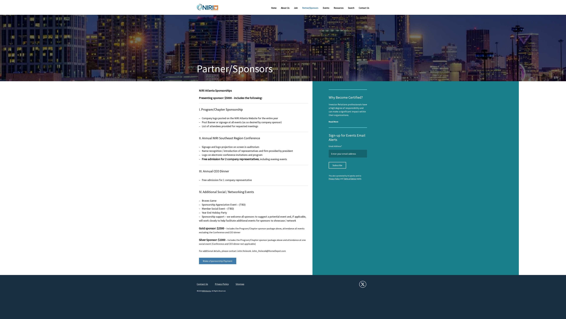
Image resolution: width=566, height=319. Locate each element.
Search (351, 7)
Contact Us (364, 7)
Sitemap (240, 284)
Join (296, 7)
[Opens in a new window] (362, 284)
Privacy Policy (334, 179)
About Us (285, 7)
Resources (339, 7)
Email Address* (335, 146)
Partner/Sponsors (310, 7)
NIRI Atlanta (206, 291)
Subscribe (337, 165)
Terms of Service (350, 179)
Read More (333, 121)
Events (326, 7)
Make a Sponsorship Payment (217, 260)
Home (274, 7)
